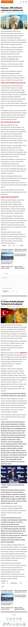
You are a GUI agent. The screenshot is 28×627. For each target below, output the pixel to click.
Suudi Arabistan (13, 583)
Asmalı (3, 583)
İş (7, 583)
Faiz (9, 245)
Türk (21, 583)
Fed (13, 245)
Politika (21, 245)
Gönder (5, 291)
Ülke (3, 586)
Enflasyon (4, 245)
